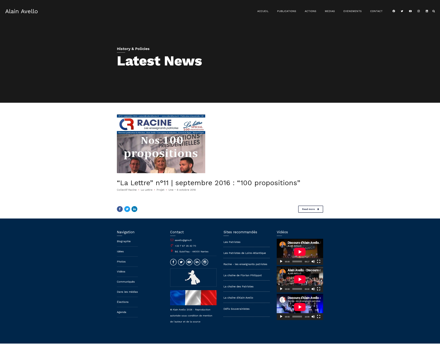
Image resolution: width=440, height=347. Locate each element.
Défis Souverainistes (236, 308)
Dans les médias (127, 291)
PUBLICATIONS (286, 11)
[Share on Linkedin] (134, 209)
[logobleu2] (193, 277)
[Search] (433, 11)
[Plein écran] (318, 261)
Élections (123, 302)
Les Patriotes (231, 242)
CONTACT (376, 11)
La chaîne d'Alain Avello (238, 297)
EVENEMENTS (352, 11)
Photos (121, 261)
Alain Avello (21, 11)
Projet (160, 189)
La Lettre (146, 189)
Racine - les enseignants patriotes (245, 264)
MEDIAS (330, 11)
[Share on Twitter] (127, 209)
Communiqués (126, 281)
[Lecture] (281, 261)
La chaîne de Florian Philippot (242, 275)
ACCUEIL (262, 11)
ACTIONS (310, 11)
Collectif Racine (127, 189)
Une (170, 189)
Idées (120, 251)
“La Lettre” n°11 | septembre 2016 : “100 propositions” (208, 183)
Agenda (121, 312)
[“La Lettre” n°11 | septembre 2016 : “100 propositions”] (220, 143)
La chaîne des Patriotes (238, 286)
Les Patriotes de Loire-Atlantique (244, 253)
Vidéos (121, 271)
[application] (300, 252)
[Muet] (313, 261)
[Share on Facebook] (120, 209)
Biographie (124, 241)
